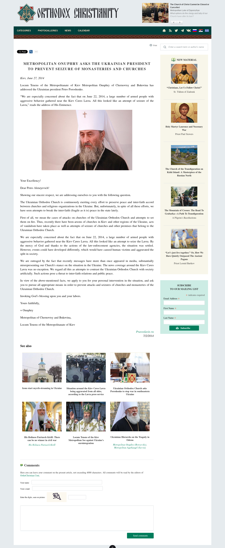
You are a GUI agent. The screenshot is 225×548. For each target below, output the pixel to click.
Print (155, 45)
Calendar (84, 30)
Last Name (170, 317)
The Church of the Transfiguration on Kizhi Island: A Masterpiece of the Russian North (184, 172)
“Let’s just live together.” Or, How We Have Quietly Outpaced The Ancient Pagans (184, 256)
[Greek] (206, 30)
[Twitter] (176, 30)
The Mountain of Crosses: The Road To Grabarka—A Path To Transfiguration (184, 212)
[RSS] (170, 30)
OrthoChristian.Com (29, 475)
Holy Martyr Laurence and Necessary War (184, 128)
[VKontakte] (188, 30)
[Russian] (194, 30)
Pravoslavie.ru (145, 332)
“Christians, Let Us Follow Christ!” (184, 87)
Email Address (172, 298)
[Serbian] (200, 30)
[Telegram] (182, 30)
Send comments (140, 535)
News (68, 30)
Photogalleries (48, 30)
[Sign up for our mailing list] (164, 30)
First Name (170, 308)
